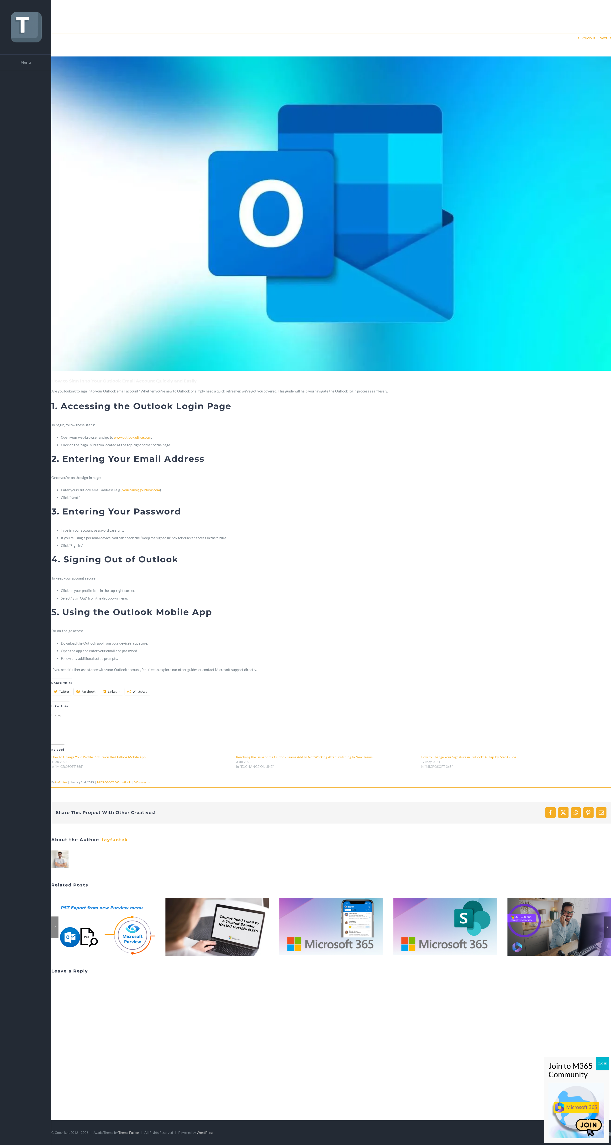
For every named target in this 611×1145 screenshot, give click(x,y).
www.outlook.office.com (132, 437)
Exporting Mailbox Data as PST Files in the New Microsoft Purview (553, 926)
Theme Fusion (128, 1132)
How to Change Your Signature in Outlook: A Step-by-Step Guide (468, 757)
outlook (126, 782)
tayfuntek (61, 782)
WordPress (205, 1132)
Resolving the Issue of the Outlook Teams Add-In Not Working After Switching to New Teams (304, 757)
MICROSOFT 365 (108, 782)
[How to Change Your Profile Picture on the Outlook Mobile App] (217, 927)
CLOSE (602, 1063)
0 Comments (142, 782)
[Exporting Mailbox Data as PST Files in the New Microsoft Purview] (559, 927)
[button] (331, 213)
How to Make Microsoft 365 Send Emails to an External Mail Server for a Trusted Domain (97, 926)
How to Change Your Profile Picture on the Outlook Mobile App (98, 757)
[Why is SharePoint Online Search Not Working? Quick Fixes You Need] (331, 927)
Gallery (108, 926)
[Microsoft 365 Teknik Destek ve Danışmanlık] (445, 927)
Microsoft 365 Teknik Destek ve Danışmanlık (439, 926)
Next (603, 38)
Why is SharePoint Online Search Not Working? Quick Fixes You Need (325, 926)
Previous (588, 38)
